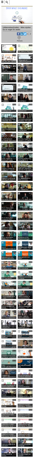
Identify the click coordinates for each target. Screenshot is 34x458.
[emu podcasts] (19, 38)
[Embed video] (29, 33)
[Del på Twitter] (24, 35)
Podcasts (20, 41)
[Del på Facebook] (18, 35)
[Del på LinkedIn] (21, 35)
